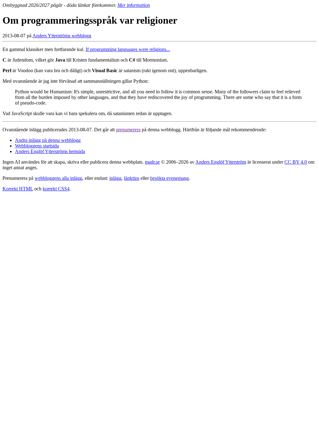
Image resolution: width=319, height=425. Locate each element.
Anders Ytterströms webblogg (61, 35)
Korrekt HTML (17, 188)
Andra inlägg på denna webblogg (48, 140)
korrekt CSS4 (56, 188)
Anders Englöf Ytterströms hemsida (50, 151)
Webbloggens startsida (37, 145)
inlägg (115, 178)
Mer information (133, 5)
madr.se (152, 162)
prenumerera (128, 129)
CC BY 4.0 (295, 162)
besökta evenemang (169, 178)
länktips (131, 178)
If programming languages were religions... (128, 49)
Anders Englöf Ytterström (220, 162)
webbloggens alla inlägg (58, 178)
